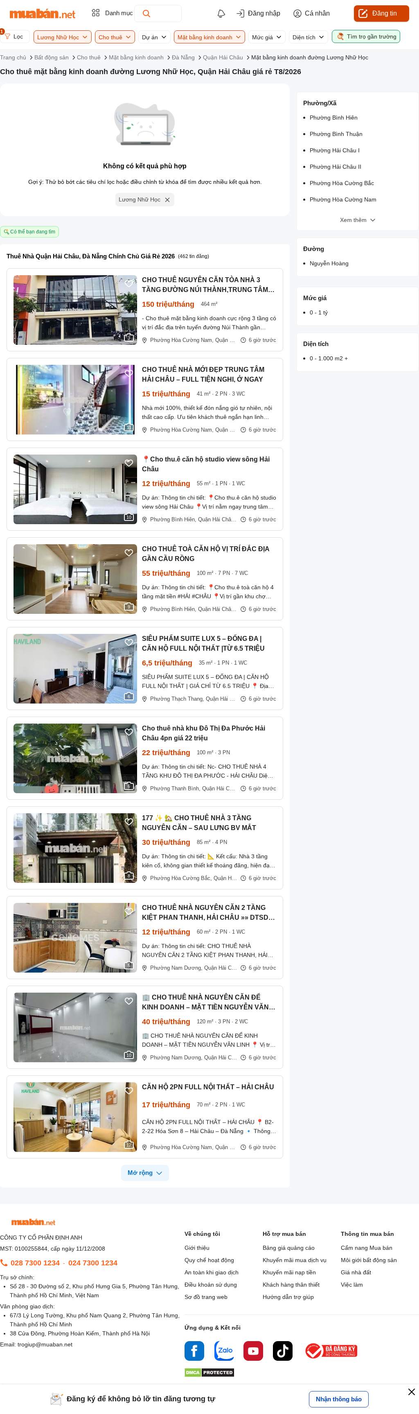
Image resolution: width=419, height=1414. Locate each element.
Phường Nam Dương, (176, 968)
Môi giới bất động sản (369, 1260)
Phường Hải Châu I (335, 150)
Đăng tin (384, 13)
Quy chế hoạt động (209, 1260)
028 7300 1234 (35, 1263)
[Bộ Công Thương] (332, 1358)
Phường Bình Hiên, (173, 519)
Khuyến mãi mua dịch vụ (295, 1260)
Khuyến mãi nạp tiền (289, 1272)
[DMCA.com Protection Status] (209, 1374)
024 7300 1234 (92, 1263)
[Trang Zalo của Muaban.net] (224, 1352)
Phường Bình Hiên (334, 117)
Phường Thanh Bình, (175, 788)
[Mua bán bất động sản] (42, 13)
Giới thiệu (197, 1247)
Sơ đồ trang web (206, 1297)
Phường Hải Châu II (335, 166)
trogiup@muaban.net (45, 1344)
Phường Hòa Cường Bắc (342, 183)
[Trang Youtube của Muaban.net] (253, 1352)
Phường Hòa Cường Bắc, (181, 878)
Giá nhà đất (356, 1272)
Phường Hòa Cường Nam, (182, 340)
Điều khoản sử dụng (211, 1284)
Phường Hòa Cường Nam (343, 199)
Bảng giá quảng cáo (289, 1247)
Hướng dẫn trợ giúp (288, 1297)
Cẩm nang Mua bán (366, 1247)
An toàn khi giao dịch (212, 1272)
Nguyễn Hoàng (329, 263)
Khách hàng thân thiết (291, 1284)
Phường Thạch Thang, (177, 699)
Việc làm (352, 1284)
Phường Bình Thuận (336, 134)
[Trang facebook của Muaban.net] (194, 1352)
